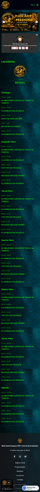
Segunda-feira (8, 142)
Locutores (20, 475)
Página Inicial (20, 463)
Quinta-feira (7, 289)
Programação (20, 467)
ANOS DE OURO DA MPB (11, 119)
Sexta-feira (7, 338)
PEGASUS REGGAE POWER (12, 175)
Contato (20, 480)
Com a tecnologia (17, 488)
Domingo (5, 92)
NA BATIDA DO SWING (10, 126)
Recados (20, 471)
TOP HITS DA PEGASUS (11, 168)
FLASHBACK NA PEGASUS (12, 111)
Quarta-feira (7, 240)
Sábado (5, 387)
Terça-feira (7, 191)
